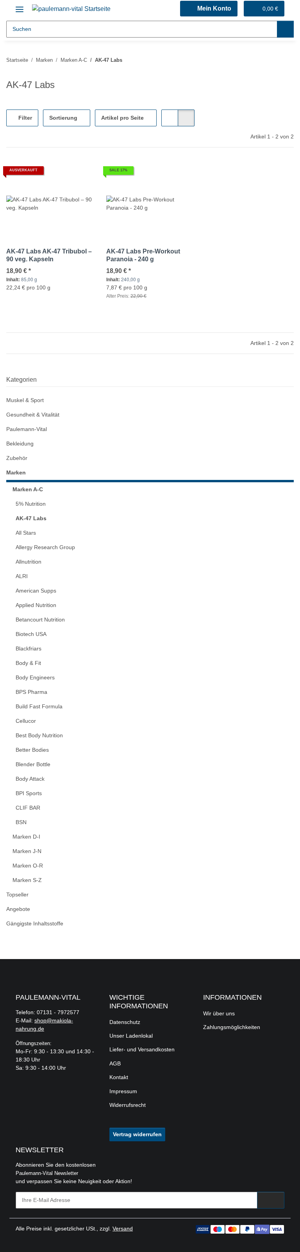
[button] (209, 8)
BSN (21, 822)
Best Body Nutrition (39, 735)
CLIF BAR (28, 808)
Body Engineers (35, 677)
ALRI (22, 576)
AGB (115, 1063)
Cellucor (26, 721)
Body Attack (30, 779)
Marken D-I (26, 836)
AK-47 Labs (31, 518)
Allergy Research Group (45, 547)
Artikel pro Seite (122, 118)
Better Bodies (32, 750)
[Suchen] (285, 29)
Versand (122, 1228)
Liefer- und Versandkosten (142, 1049)
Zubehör (16, 458)
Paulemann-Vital (26, 429)
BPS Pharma (31, 692)
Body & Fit (28, 663)
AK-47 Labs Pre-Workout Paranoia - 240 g (143, 255)
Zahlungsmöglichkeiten (231, 1027)
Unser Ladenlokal (131, 1036)
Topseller (17, 894)
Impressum (123, 1091)
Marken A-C (27, 489)
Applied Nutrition (36, 605)
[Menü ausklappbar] (19, 6)
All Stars (26, 533)
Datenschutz (124, 1022)
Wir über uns (219, 1013)
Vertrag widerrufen (137, 1134)
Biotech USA (31, 634)
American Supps (36, 590)
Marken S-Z (27, 880)
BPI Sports (29, 793)
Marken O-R (27, 865)
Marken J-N (26, 851)
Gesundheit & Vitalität (32, 414)
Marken (16, 472)
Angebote (18, 909)
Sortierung (63, 118)
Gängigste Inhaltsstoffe (34, 923)
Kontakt (118, 1077)
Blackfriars (28, 648)
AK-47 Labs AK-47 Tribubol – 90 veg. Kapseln (49, 255)
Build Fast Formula (39, 706)
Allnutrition (28, 562)
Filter (24, 118)
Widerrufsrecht (127, 1105)
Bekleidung (20, 443)
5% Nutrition (31, 504)
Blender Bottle (33, 764)
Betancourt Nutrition (40, 619)
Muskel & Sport (25, 400)
